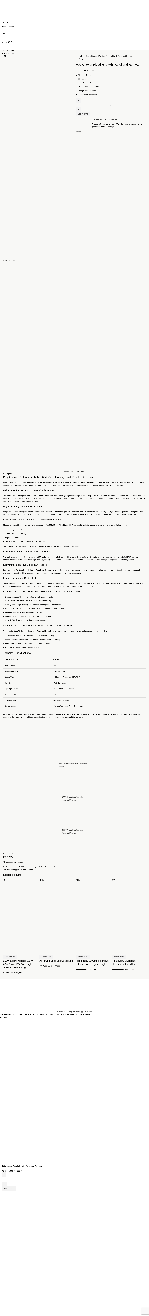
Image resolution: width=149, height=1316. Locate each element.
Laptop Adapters (107, 992)
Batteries (104, 988)
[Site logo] (18, 16)
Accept (12, 1018)
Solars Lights (91, 56)
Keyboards (105, 996)
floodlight (111, 127)
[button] (10, 957)
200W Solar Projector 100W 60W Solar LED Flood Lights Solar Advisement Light (18, 964)
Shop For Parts (82, 996)
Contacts (79, 988)
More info (3, 1018)
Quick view (12, 952)
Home (78, 56)
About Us (79, 984)
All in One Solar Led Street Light (56, 960)
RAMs (128, 988)
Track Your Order (132, 996)
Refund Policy (131, 1004)
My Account (80, 1000)
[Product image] (20, 932)
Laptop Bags (131, 984)
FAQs (78, 1004)
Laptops (104, 984)
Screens (104, 1000)
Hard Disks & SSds (133, 992)
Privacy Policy (131, 1000)
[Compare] (6, 952)
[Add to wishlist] (18, 952)
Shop (83, 56)
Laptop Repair (81, 992)
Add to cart (83, 114)
